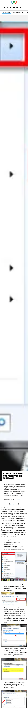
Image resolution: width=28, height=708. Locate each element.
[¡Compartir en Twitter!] (14, 504)
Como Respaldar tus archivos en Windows (13, 476)
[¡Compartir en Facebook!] (10, 504)
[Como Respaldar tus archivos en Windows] (14, 251)
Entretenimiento (19, 12)
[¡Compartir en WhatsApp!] (17, 504)
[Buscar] (23, 7)
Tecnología (6, 12)
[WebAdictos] (14, 3)
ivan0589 (17, 499)
